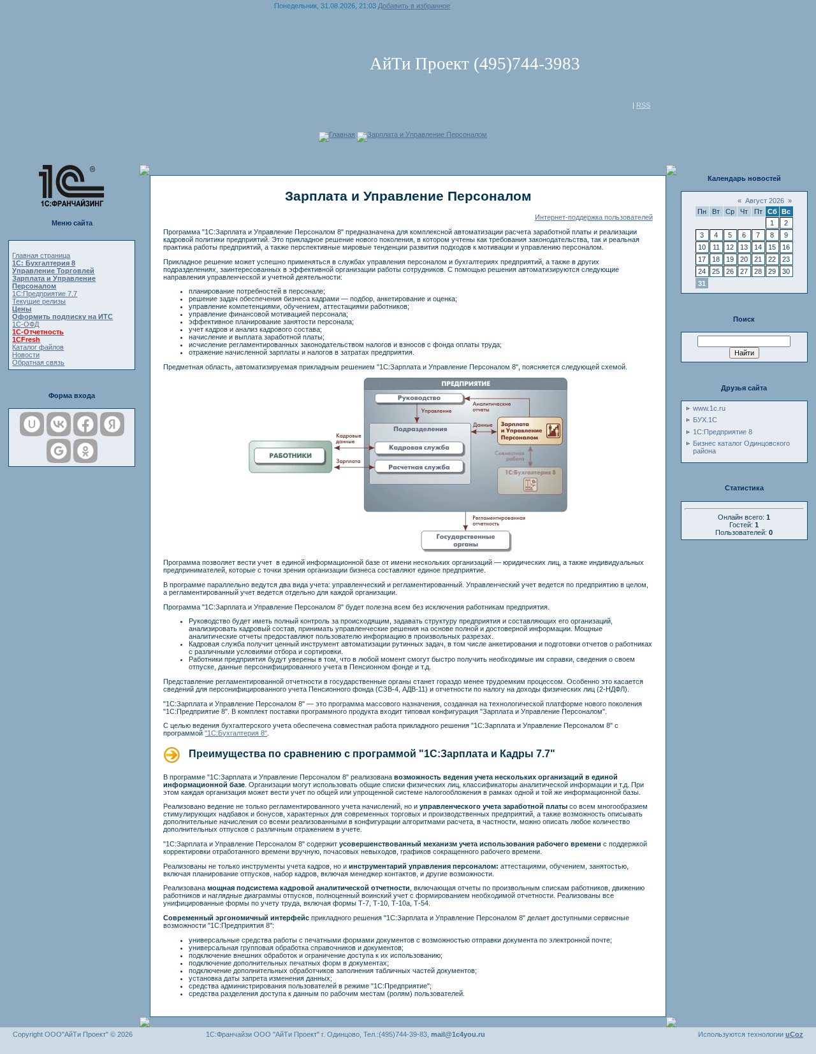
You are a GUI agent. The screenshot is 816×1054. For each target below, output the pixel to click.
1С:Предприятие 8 (722, 432)
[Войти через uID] (32, 424)
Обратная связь (38, 362)
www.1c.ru (709, 408)
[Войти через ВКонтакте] (59, 424)
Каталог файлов (38, 347)
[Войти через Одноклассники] (85, 451)
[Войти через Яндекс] (112, 424)
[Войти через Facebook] (85, 424)
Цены (21, 309)
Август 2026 (764, 200)
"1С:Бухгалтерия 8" (236, 733)
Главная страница (41, 255)
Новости (26, 355)
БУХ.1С (705, 420)
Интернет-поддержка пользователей (594, 217)
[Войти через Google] (59, 451)
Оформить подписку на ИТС (62, 316)
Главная (342, 134)
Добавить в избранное (414, 6)
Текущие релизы (39, 301)
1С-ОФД (25, 324)
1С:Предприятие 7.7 (44, 293)
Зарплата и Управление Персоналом (427, 134)
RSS (643, 105)
